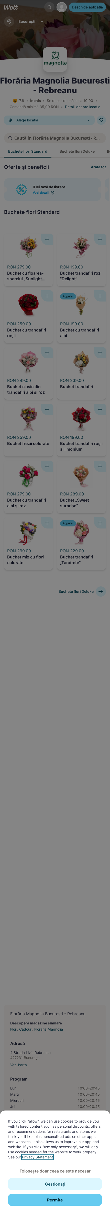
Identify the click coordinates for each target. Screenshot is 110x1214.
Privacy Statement (37, 1157)
